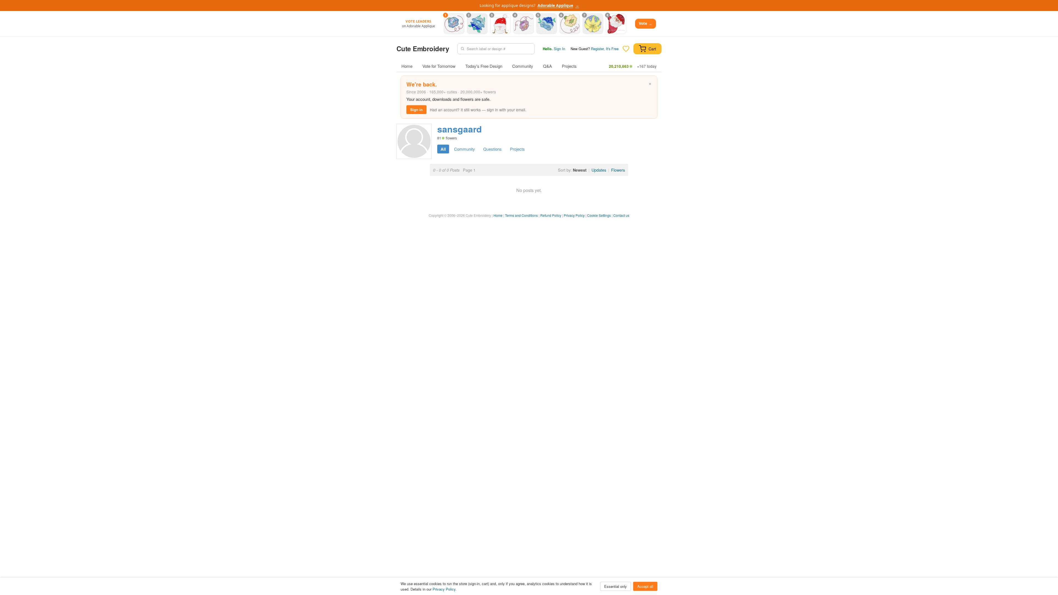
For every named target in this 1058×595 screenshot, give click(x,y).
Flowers (618, 170)
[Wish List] (626, 48)
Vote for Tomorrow (438, 66)
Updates (599, 170)
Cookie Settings (599, 215)
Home (406, 66)
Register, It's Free (605, 48)
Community (522, 66)
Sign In (559, 48)
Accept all (645, 586)
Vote (645, 23)
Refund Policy (550, 215)
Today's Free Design (483, 66)
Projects (569, 66)
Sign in (416, 109)
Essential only (615, 586)
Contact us (621, 215)
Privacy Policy (574, 215)
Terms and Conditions (521, 215)
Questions (492, 149)
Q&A (547, 66)
